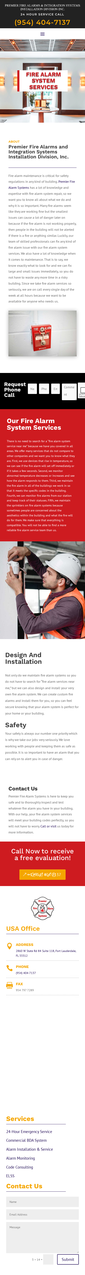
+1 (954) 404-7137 (44, 874)
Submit (68, 1259)
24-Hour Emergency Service (29, 1131)
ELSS (10, 1175)
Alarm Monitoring (20, 1158)
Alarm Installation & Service (29, 1149)
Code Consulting (19, 1167)
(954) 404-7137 (42, 22)
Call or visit (48, 826)
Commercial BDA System (26, 1140)
